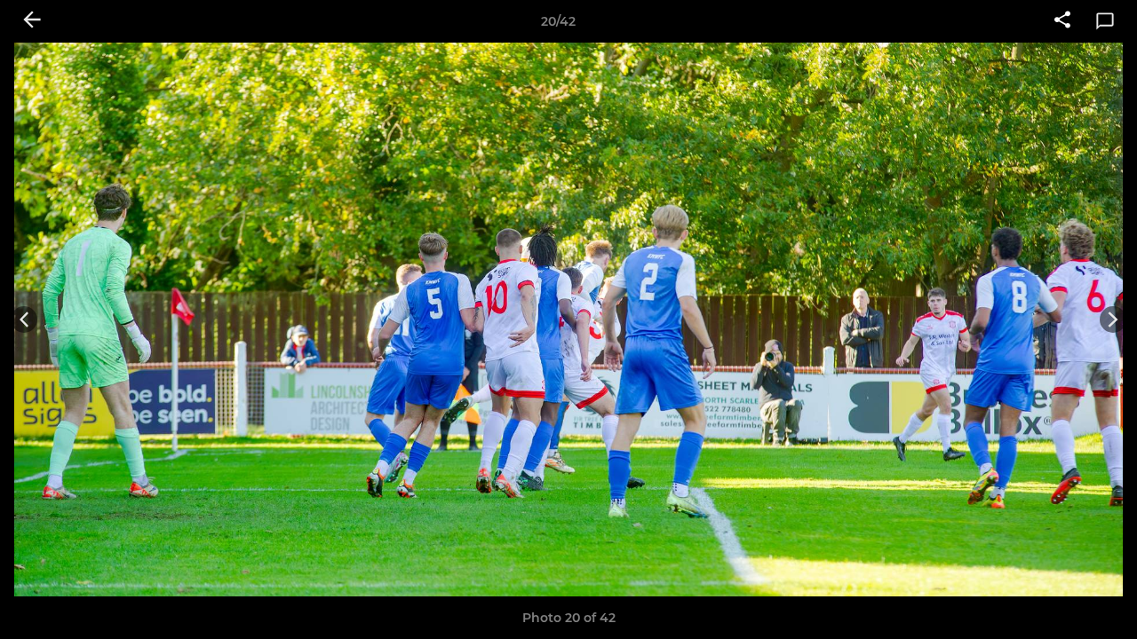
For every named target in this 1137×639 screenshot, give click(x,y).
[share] (1062, 21)
